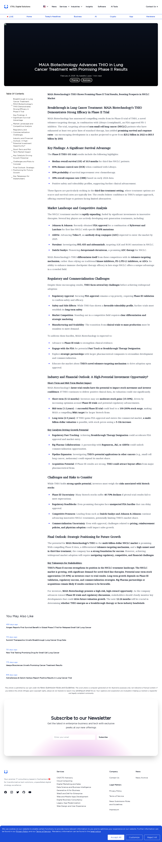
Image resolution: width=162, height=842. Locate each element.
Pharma (75, 80)
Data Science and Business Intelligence (74, 787)
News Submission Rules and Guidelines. (57, 688)
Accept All (116, 837)
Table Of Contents (15, 93)
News (54, 6)
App (131, 16)
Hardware (150, 16)
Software (102, 6)
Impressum (114, 809)
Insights (89, 6)
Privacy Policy (115, 791)
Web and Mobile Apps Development (72, 796)
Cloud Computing (64, 781)
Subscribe (103, 737)
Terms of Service (116, 796)
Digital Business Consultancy (69, 800)
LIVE (11, 17)
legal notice (95, 831)
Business (78, 16)
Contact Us (152, 6)
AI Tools (114, 6)
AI (96, 16)
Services (63, 6)
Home (29, 16)
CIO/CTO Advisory (65, 778)
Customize (134, 837)
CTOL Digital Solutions (20, 6)
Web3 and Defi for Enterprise (69, 793)
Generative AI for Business (68, 790)
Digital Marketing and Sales (69, 784)
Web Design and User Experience (71, 806)
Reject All (152, 837)
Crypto (113, 16)
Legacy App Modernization (68, 803)
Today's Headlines (53, 16)
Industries (75, 6)
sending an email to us (85, 691)
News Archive (142, 778)
